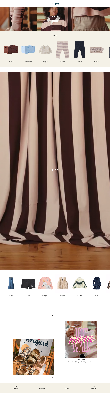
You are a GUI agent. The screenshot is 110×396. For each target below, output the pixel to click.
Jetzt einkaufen (55, 21)
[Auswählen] (17, 58)
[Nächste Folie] (109, 19)
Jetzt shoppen (55, 37)
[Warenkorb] (106, 4)
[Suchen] (102, 4)
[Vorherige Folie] (1, 19)
